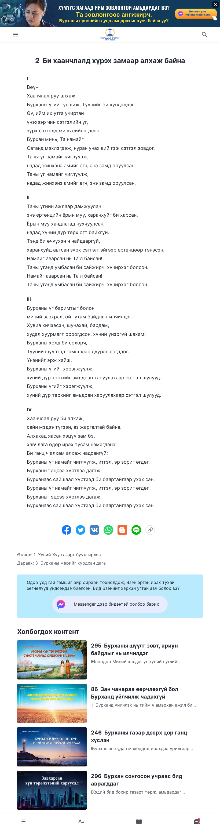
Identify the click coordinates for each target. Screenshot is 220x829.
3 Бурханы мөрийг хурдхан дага (70, 563)
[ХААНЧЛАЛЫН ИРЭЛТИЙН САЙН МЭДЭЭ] (110, 34)
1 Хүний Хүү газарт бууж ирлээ (67, 554)
